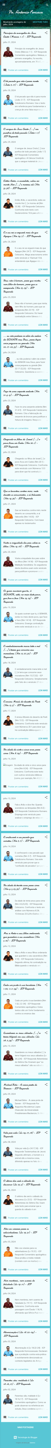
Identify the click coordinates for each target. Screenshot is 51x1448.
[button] (46, 33)
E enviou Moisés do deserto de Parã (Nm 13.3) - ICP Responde (21, 703)
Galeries (32, 1443)
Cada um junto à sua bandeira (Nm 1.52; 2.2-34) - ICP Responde (22, 986)
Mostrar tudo (40, 22)
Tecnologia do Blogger (27, 1437)
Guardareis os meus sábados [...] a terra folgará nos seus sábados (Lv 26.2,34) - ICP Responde (21, 1036)
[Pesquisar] (47, 5)
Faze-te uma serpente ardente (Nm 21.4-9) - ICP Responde (21, 393)
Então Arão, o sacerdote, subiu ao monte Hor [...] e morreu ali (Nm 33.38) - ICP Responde (21, 184)
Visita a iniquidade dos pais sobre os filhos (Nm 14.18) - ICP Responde (21, 544)
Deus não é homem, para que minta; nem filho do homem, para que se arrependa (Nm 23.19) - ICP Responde (22, 286)
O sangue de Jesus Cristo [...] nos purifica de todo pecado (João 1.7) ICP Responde (21, 132)
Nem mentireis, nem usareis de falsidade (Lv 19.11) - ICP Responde (19, 1284)
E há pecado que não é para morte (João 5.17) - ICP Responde (20, 83)
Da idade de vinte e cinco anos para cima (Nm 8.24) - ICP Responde (21, 751)
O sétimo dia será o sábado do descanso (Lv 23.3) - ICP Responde (21, 1182)
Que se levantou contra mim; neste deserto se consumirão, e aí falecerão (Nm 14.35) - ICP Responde (22, 494)
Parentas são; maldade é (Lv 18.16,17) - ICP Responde (18, 1382)
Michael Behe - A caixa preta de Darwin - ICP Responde (20, 1086)
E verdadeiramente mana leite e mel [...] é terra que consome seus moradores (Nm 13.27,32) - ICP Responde (21, 651)
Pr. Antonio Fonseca (25, 12)
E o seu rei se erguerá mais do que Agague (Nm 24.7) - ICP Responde (22, 234)
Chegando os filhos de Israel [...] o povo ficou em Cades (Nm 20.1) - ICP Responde (21, 442)
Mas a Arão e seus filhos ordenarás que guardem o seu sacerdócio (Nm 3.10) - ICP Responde (21, 936)
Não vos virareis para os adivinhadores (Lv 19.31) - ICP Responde (20, 1232)
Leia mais (43, 70)
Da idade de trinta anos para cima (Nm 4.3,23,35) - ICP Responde (21, 887)
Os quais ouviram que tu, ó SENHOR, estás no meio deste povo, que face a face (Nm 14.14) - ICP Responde (22, 596)
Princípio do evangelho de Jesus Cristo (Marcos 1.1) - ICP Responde (22, 34)
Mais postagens (26, 1427)
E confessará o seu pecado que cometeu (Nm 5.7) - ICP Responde (21, 839)
